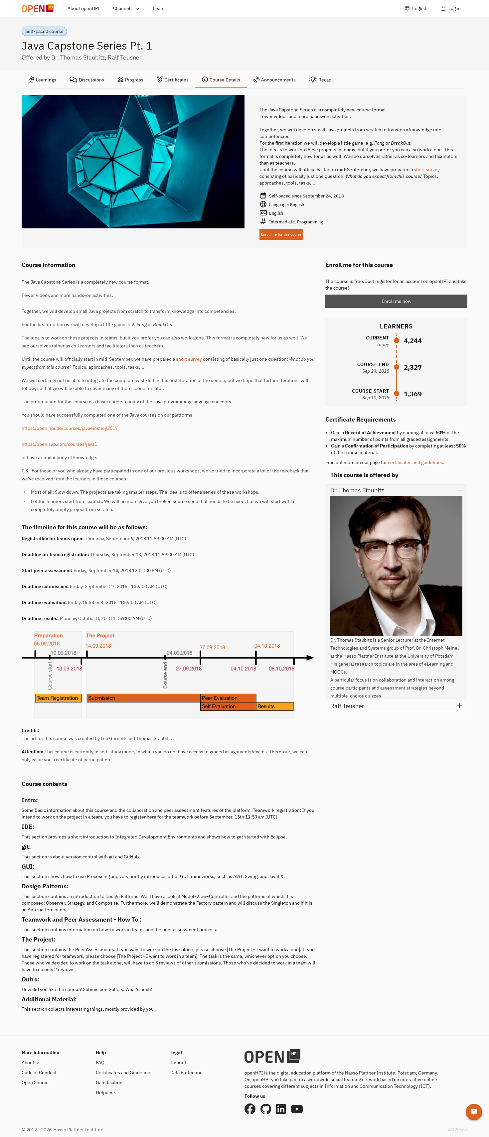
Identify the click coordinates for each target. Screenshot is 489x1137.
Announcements (278, 80)
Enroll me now (396, 301)
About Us (31, 1063)
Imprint (178, 1063)
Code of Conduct (39, 1072)
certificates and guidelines (415, 462)
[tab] (42, 79)
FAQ (100, 1063)
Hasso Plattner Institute (78, 1130)
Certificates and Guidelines (124, 1072)
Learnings (46, 80)
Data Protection (186, 1072)
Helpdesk (106, 1092)
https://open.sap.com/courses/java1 (59, 444)
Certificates (176, 80)
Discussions (91, 80)
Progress (134, 80)
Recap (324, 80)
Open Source (35, 1082)
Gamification (109, 1082)
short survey (427, 170)
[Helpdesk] (474, 1112)
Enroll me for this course (281, 234)
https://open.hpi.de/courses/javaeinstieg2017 (70, 428)
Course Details (225, 80)
